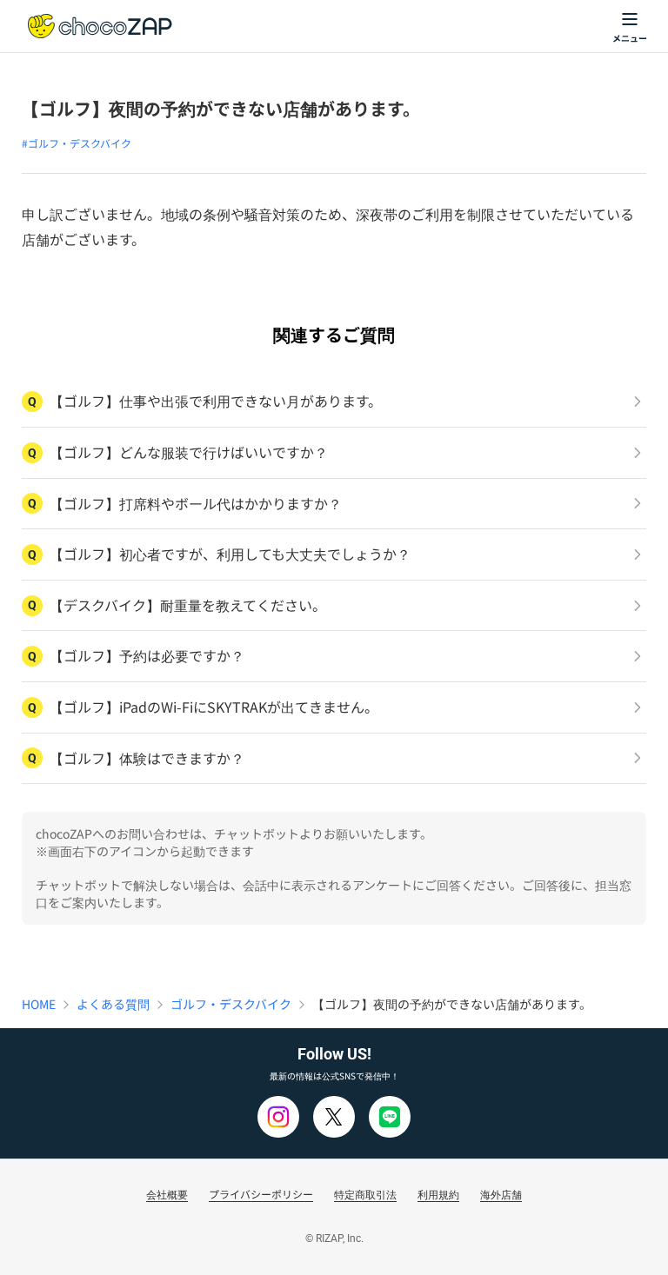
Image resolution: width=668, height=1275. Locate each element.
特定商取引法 (365, 1193)
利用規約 (438, 1193)
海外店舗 (501, 1193)
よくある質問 (113, 1004)
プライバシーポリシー (261, 1193)
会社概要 (167, 1193)
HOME (39, 1004)
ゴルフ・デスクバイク (230, 1004)
